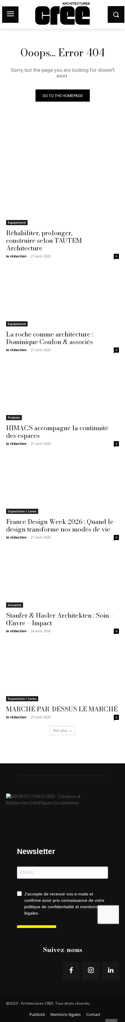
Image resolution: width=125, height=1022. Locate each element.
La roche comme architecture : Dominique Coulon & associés (49, 338)
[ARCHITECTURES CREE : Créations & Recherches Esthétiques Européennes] (62, 798)
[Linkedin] (110, 970)
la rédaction (16, 256)
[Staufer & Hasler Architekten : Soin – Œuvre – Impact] (62, 579)
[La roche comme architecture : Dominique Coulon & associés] (62, 298)
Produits (14, 417)
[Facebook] (71, 970)
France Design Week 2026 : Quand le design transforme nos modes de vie (59, 525)
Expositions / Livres (22, 511)
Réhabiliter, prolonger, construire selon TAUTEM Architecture (44, 240)
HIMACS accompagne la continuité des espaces (57, 431)
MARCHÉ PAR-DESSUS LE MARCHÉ (62, 709)
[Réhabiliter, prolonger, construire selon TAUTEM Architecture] (62, 197)
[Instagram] (91, 970)
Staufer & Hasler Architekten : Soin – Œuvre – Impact (60, 619)
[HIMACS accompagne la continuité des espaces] (62, 392)
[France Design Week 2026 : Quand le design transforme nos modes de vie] (62, 485)
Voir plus (60, 730)
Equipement (17, 222)
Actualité (14, 605)
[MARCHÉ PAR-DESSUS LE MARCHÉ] (62, 673)
